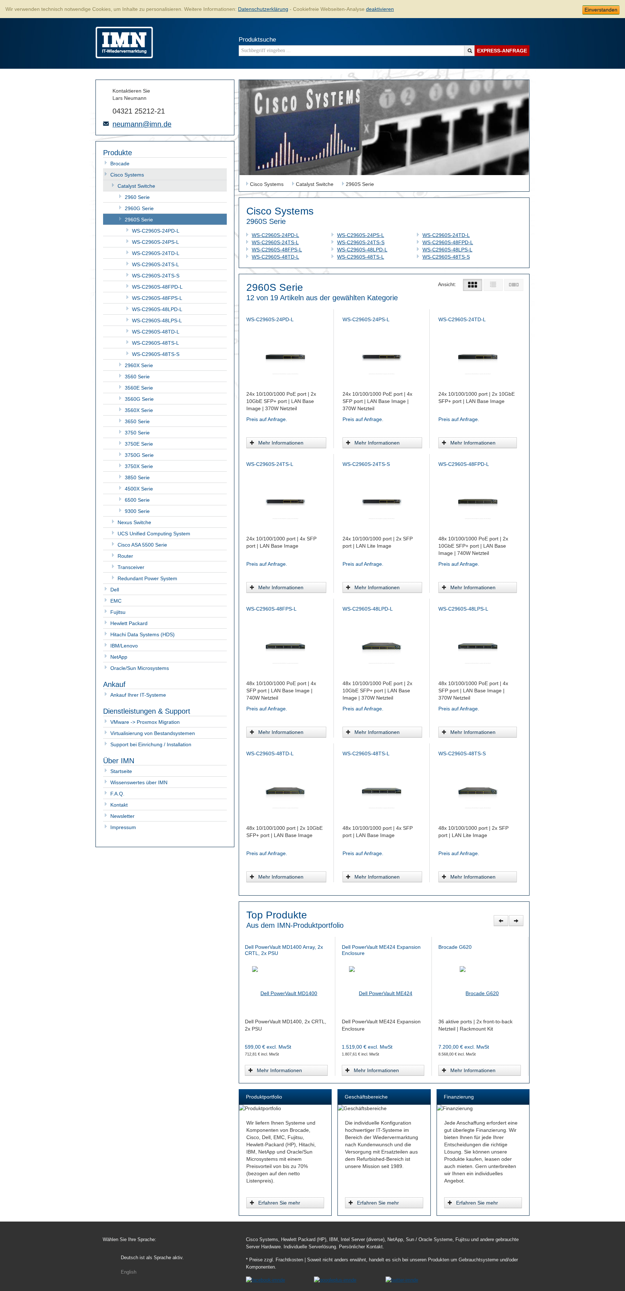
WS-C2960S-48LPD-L (157, 309)
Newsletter (122, 816)
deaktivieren (380, 9)
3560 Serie (137, 376)
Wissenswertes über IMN (138, 782)
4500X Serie (139, 489)
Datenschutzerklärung (263, 9)
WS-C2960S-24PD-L (155, 231)
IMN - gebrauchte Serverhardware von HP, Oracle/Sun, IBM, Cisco (124, 42)
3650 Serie (137, 421)
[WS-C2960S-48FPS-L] (285, 645)
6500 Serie (137, 500)
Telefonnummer (106, 110)
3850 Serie (137, 477)
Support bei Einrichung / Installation (150, 744)
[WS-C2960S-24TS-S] (381, 500)
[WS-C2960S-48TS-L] (381, 790)
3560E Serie (139, 388)
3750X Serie (139, 466)
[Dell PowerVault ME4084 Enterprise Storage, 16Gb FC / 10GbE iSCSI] (481, 983)
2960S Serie (139, 219)
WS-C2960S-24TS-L (155, 264)
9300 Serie (137, 511)
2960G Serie (139, 208)
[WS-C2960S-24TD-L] (477, 356)
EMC (116, 601)
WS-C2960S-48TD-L (155, 332)
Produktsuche (257, 39)
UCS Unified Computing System (154, 533)
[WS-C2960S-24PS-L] (381, 356)
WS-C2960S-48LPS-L (157, 320)
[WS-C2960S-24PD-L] (285, 356)
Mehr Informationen (280, 443)
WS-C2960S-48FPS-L (157, 298)
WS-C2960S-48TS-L (155, 343)
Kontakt (119, 805)
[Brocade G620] (287, 983)
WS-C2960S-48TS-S (155, 354)
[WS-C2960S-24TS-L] (285, 500)
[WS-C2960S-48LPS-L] (477, 645)
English (128, 1272)
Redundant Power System (147, 578)
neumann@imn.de (141, 124)
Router (125, 556)
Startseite (121, 771)
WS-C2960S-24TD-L (155, 253)
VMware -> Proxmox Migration (145, 722)
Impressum (123, 827)
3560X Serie (139, 410)
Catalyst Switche (136, 186)
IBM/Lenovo (124, 646)
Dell (114, 590)
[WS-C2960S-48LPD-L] (381, 645)
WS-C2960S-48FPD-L (157, 287)
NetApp (118, 657)
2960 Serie (137, 197)
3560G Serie (139, 399)
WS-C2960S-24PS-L (155, 242)
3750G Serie (139, 455)
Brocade (119, 163)
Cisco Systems (127, 175)
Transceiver (131, 567)
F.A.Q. (117, 794)
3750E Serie (139, 444)
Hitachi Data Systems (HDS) (142, 634)
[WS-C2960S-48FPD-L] (477, 500)
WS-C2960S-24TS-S (155, 276)
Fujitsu (118, 612)
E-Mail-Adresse (106, 124)
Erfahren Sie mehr (279, 1203)
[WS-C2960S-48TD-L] (285, 790)
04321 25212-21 (138, 111)
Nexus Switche (134, 522)
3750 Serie (137, 433)
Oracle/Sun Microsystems (139, 668)
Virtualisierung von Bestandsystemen (152, 733)
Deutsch (152, 1257)
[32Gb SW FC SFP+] (384, 983)
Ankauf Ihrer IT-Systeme (138, 695)
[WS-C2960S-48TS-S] (477, 790)
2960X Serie (139, 365)
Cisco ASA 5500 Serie (142, 545)
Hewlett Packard (129, 623)
